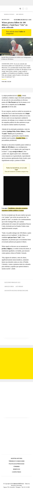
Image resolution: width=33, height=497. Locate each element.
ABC (4, 8)
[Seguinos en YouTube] (17, 489)
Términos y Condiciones (16, 461)
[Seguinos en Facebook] (14, 489)
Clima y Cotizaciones (17, 8)
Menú (30, 8)
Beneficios (16, 469)
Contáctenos (16, 472)
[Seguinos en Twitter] (15, 489)
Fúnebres (17, 466)
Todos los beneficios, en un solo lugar (16, 169)
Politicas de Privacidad (16, 463)
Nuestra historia (16, 458)
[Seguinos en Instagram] (19, 489)
